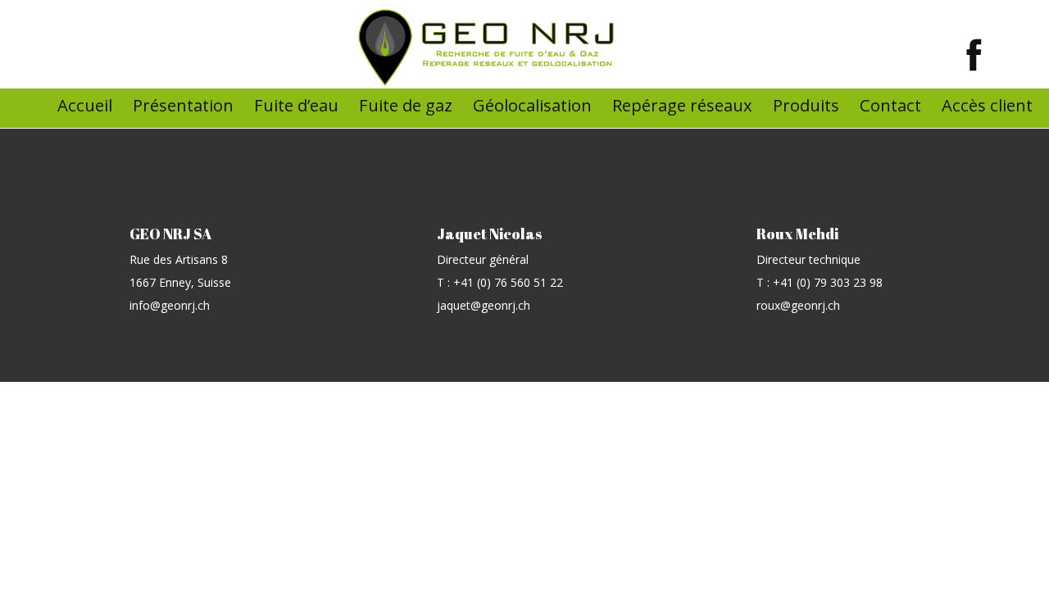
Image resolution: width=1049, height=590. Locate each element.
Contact (890, 104)
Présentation (183, 104)
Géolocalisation (532, 104)
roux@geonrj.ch (798, 305)
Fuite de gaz (405, 104)
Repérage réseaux (682, 104)
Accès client (987, 104)
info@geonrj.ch (169, 305)
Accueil (84, 104)
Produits (806, 104)
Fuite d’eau (296, 104)
